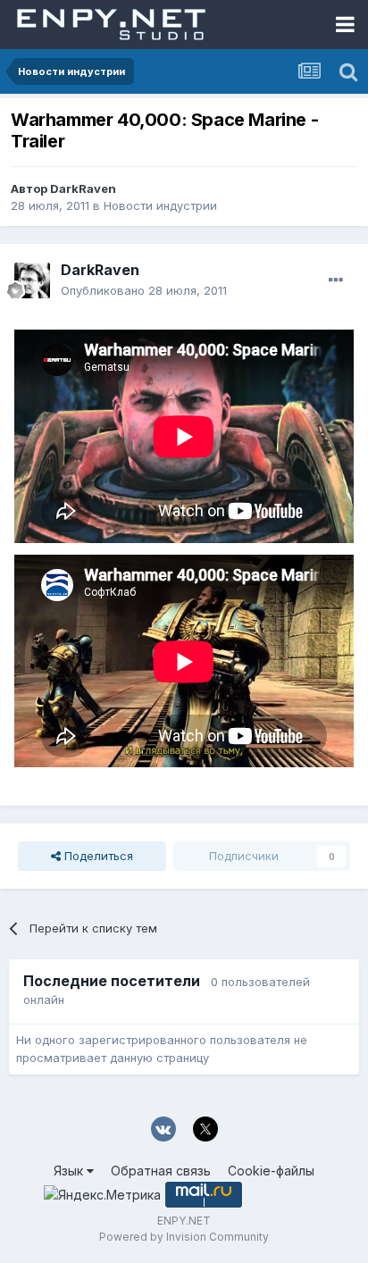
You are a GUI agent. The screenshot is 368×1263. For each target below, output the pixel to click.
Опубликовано (144, 290)
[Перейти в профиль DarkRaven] (32, 280)
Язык (70, 1170)
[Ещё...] (336, 280)
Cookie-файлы (271, 1170)
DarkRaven (83, 188)
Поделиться (97, 856)
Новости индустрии (160, 205)
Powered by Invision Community (184, 1236)
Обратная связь (161, 1170)
